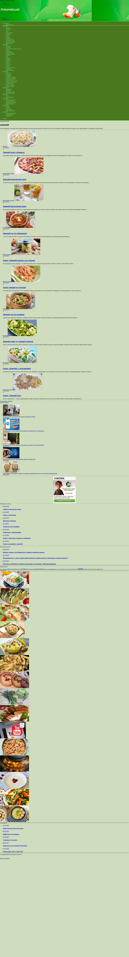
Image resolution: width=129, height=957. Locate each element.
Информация (9, 24)
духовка (12, 569)
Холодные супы (10, 40)
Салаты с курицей (11, 78)
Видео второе (10, 70)
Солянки (8, 34)
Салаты (5, 71)
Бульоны (8, 38)
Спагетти (8, 60)
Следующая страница (6, 401)
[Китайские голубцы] (14, 604)
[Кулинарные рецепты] (10, 15)
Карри (7, 66)
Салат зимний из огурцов (14, 287)
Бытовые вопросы (11, 113)
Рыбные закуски (10, 101)
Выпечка (6, 87)
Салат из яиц (9, 83)
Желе (7, 95)
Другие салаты (10, 86)
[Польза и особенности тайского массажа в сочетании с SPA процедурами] (11, 443)
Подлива (8, 69)
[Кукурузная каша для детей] (14, 654)
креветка (32, 569)
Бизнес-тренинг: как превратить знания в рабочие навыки (19, 416)
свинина (85, 569)
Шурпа (8, 36)
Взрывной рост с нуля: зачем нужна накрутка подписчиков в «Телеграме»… (24, 431)
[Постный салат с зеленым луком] (14, 704)
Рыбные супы (10, 39)
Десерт (5, 94)
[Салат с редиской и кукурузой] (12, 637)
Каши (7, 62)
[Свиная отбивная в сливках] (14, 620)
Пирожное (9, 89)
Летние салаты (10, 79)
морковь (45, 569)
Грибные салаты (10, 77)
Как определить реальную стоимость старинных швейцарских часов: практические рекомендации (30, 473)
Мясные (8, 46)
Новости (8, 116)
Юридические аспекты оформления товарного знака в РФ (19, 459)
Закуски (5, 98)
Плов (7, 50)
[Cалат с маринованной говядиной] (14, 805)
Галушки (8, 65)
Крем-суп (8, 28)
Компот (8, 108)
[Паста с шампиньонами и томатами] (14, 671)
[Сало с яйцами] (14, 721)
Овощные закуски (11, 102)
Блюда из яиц (10, 52)
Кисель (8, 106)
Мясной (8, 73)
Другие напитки (10, 110)
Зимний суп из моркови (13, 314)
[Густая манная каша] (14, 788)
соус (89, 569)
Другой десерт (10, 97)
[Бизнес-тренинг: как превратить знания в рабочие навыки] (11, 415)
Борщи (8, 30)
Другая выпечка (10, 93)
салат (80, 568)
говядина (4, 569)
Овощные (8, 51)
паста (66, 569)
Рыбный (8, 75)
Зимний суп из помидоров (15, 233)
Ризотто (8, 55)
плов (69, 569)
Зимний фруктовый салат (14, 206)
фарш (91, 569)
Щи (7, 31)
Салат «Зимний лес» (12, 396)
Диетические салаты (11, 81)
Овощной (8, 74)
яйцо (102, 569)
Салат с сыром (10, 85)
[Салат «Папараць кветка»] (14, 587)
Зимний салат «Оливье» (14, 152)
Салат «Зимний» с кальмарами (17, 369)
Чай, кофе (9, 109)
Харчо (7, 35)
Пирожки (8, 90)
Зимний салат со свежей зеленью (18, 341)
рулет (76, 569)
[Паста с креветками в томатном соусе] (14, 754)
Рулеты (8, 59)
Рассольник (9, 32)
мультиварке (51, 569)
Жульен (8, 63)
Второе (5, 44)
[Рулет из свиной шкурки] (14, 687)
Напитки (6, 105)
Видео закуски (10, 103)
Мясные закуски (10, 99)
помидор (72, 569)
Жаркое (8, 58)
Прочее (5, 112)
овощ (58, 569)
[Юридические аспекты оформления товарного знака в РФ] (11, 458)
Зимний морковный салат (14, 179)
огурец (60, 569)
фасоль (94, 569)
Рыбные (8, 47)
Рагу (7, 56)
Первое (5, 26)
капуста (16, 569)
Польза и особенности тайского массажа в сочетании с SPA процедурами (23, 445)
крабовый (28, 569)
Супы (7, 27)
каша (19, 569)
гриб (8, 569)
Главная (2, 121)
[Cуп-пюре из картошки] (14, 821)
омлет (63, 569)
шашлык (99, 569)
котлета (23, 569)
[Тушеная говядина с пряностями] (14, 771)
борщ (1, 569)
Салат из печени (10, 82)
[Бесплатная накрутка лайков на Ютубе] (13, 738)
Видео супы (9, 43)
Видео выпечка (10, 91)
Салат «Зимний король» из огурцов (19, 260)
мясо (55, 569)
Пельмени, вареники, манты (14, 48)
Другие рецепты (10, 42)
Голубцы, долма (10, 54)
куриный (36, 569)
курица (42, 569)
